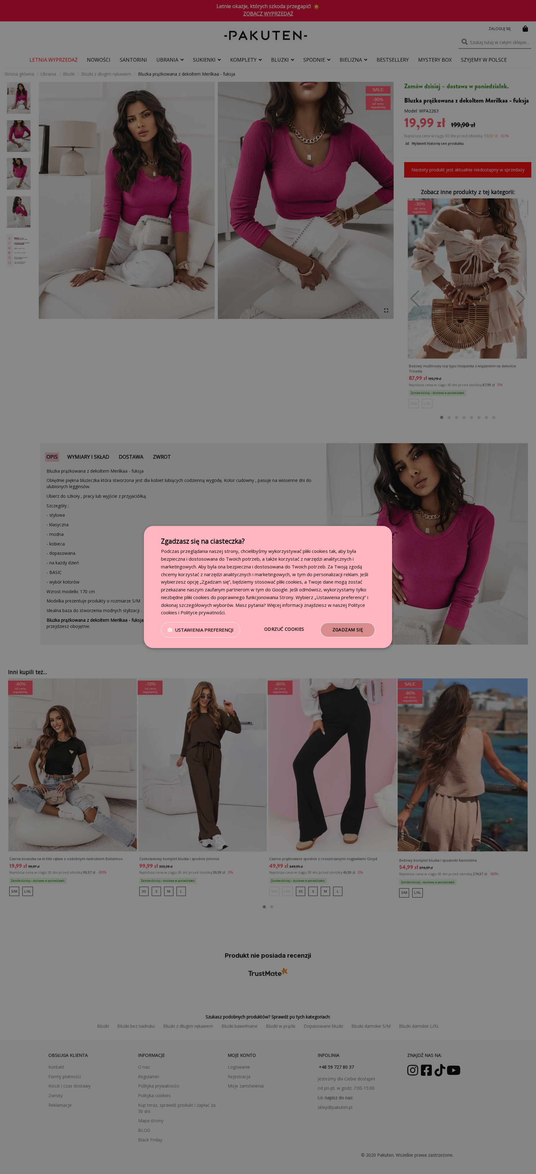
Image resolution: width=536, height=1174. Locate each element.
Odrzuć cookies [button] (284, 629)
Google (280, 589)
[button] (200, 630)
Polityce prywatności (203, 612)
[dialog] (268, 587)
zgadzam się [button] (348, 630)
